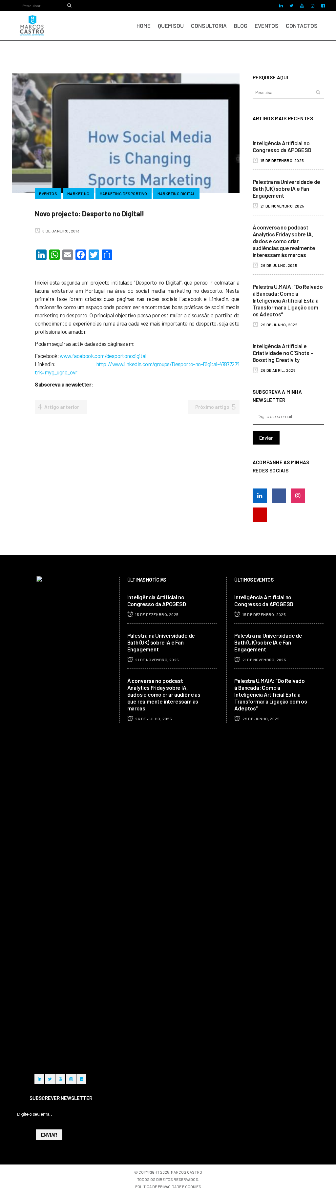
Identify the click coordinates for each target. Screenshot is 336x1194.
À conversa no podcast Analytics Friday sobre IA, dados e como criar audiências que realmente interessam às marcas (284, 241)
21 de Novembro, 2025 (282, 206)
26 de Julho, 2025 (278, 265)
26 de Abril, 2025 (278, 370)
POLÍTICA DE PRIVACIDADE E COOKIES (168, 1186)
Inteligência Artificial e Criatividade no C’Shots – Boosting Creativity (283, 353)
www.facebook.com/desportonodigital (103, 355)
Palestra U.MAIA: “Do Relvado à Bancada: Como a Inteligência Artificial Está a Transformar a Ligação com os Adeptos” (288, 300)
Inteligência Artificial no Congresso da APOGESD (282, 146)
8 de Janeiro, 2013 (60, 231)
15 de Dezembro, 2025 (282, 160)
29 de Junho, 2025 (279, 324)
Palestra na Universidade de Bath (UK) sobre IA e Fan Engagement (287, 188)
